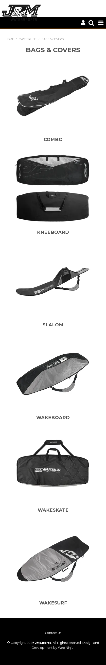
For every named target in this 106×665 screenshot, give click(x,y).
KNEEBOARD (53, 232)
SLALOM (53, 325)
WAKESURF (53, 603)
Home (9, 39)
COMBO (53, 139)
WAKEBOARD (53, 417)
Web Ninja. (66, 647)
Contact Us (53, 633)
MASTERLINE (27, 39)
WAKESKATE (53, 510)
